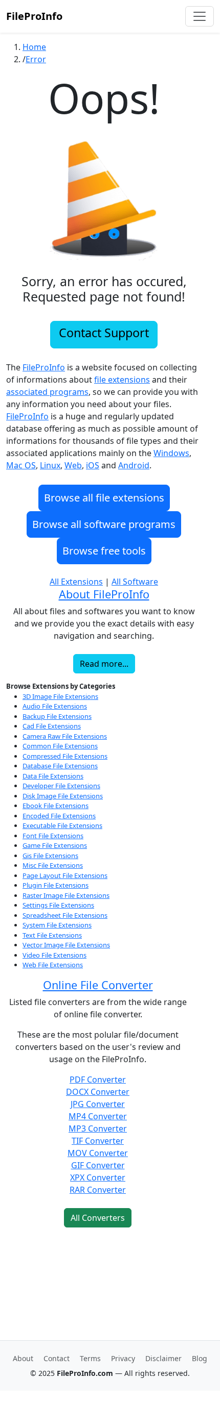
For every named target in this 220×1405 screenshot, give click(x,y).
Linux (50, 465)
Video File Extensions (54, 955)
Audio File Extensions (55, 706)
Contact (56, 1358)
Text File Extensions (52, 935)
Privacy (123, 1358)
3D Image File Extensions (60, 696)
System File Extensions (57, 925)
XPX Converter (97, 1177)
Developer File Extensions (61, 785)
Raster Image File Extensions (66, 895)
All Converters (98, 1217)
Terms (90, 1358)
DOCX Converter (97, 1091)
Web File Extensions (53, 964)
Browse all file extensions (104, 498)
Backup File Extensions (57, 716)
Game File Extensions (55, 845)
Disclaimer (163, 1358)
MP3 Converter (98, 1128)
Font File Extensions (53, 835)
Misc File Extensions (53, 865)
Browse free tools (104, 551)
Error (36, 59)
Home (34, 47)
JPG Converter (98, 1104)
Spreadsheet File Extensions (65, 915)
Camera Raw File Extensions (65, 736)
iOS (92, 465)
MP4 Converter (98, 1116)
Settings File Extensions (58, 905)
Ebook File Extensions (56, 805)
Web (73, 465)
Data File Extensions (53, 776)
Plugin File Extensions (56, 885)
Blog (199, 1358)
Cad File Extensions (52, 726)
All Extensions (76, 581)
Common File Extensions (60, 745)
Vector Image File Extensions (66, 944)
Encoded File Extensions (59, 815)
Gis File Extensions (50, 855)
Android (133, 465)
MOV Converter (98, 1153)
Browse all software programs (103, 524)
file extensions (122, 379)
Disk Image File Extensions (63, 795)
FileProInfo (34, 16)
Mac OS (21, 465)
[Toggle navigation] (199, 16)
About (23, 1358)
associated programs (47, 391)
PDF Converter (98, 1079)
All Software (135, 581)
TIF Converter (98, 1140)
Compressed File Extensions (65, 756)
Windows (171, 453)
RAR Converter (98, 1189)
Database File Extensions (60, 765)
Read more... (104, 663)
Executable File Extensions (62, 825)
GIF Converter (98, 1165)
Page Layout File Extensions (65, 875)
